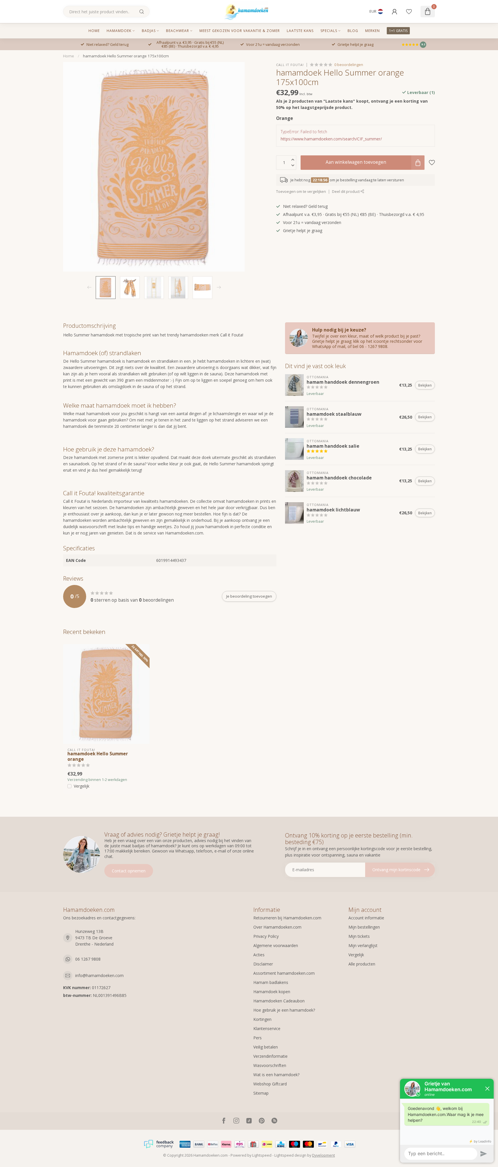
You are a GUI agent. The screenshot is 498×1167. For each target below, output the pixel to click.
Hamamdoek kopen (271, 991)
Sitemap (261, 1093)
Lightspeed (261, 1155)
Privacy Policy (266, 936)
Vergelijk (81, 786)
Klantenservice (266, 1028)
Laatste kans (300, 30)
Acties (259, 954)
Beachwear (177, 30)
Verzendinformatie (270, 1056)
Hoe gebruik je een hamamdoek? (284, 1010)
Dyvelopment (323, 1155)
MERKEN (372, 30)
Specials (328, 30)
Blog (353, 30)
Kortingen (262, 1019)
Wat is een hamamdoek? (276, 1074)
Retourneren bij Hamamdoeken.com (287, 918)
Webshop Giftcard (270, 1084)
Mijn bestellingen (364, 927)
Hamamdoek (119, 30)
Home (94, 30)
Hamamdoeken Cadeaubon (279, 1001)
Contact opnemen (129, 871)
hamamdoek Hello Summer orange (97, 756)
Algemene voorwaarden (275, 945)
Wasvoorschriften (269, 1065)
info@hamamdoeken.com (99, 975)
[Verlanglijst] (409, 11)
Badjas (149, 30)
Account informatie (366, 918)
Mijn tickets (359, 936)
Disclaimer (263, 964)
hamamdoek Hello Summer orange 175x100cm (126, 56)
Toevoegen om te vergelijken (301, 191)
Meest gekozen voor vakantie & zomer (239, 30)
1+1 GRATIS (398, 30)
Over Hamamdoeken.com (277, 927)
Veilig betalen (265, 1047)
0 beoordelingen (348, 64)
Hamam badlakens (270, 982)
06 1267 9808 (88, 959)
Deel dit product (346, 191)
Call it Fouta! (290, 64)
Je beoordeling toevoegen (249, 596)
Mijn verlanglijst (363, 945)
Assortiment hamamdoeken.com (284, 973)
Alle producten (361, 964)
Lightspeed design (290, 1155)
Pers (257, 1037)
